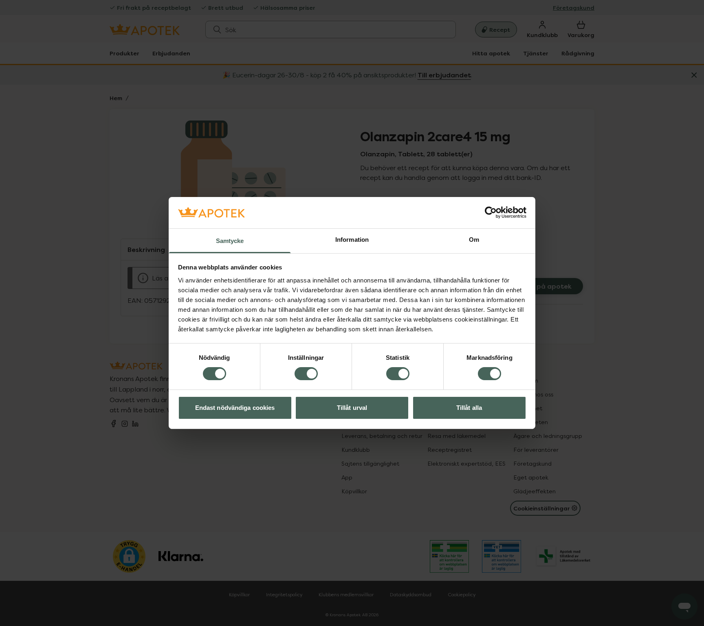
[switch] (306, 373)
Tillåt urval (352, 407)
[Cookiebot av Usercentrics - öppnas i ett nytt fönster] (490, 212)
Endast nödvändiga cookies (235, 407)
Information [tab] (352, 239)
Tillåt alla (469, 407)
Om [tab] (474, 239)
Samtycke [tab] (230, 240)
